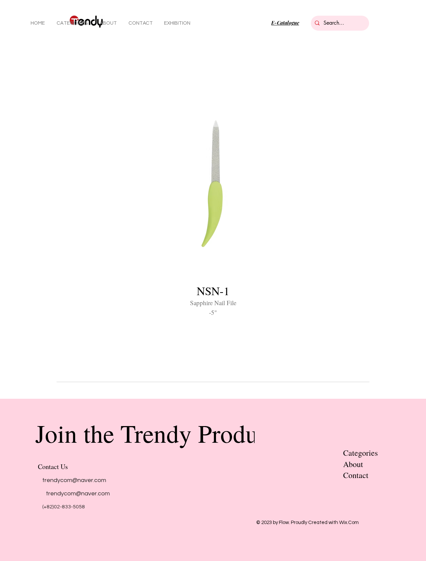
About (353, 464)
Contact (355, 475)
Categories (360, 452)
